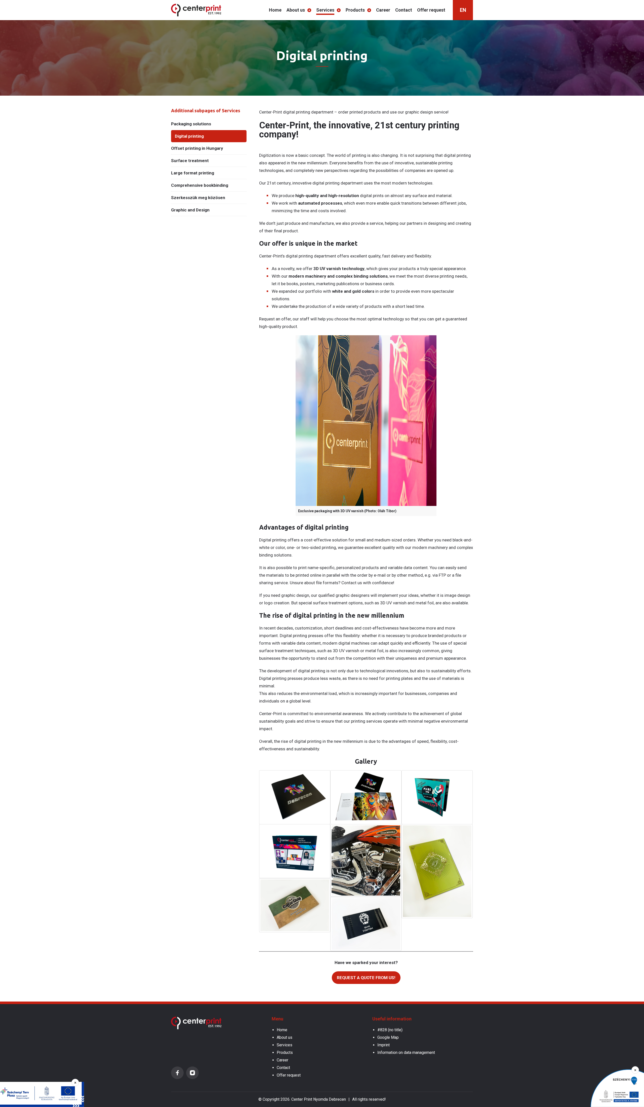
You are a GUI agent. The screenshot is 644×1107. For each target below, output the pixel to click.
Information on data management (406, 1052)
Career (383, 10)
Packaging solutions (191, 123)
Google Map (388, 1037)
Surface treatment (190, 160)
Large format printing (192, 172)
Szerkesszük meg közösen (198, 197)
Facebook (177, 1072)
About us (296, 10)
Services (325, 10)
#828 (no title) (390, 1029)
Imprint (383, 1045)
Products (355, 10)
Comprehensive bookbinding (199, 185)
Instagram (192, 1072)
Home (275, 10)
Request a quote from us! (366, 977)
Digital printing (189, 136)
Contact (403, 10)
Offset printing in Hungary (197, 148)
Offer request (431, 10)
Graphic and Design (190, 209)
